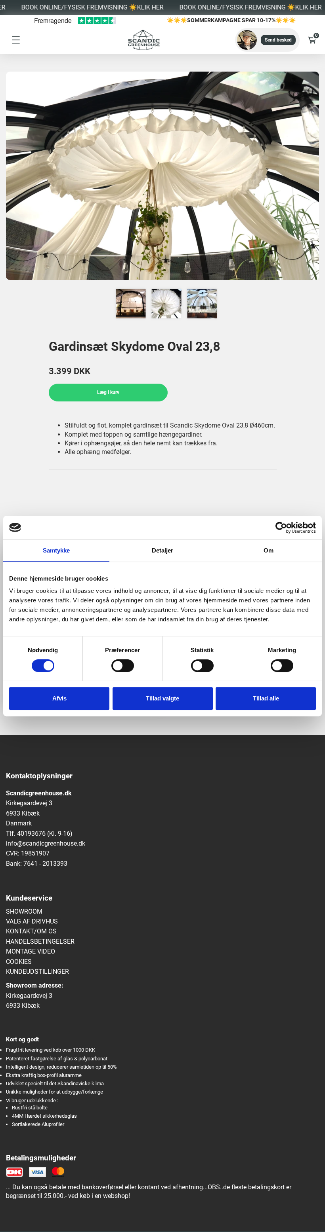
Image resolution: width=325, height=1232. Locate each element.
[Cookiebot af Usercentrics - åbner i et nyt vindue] (281, 528)
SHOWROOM (24, 911)
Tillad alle (266, 698)
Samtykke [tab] (56, 550)
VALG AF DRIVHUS (32, 921)
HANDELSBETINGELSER (40, 941)
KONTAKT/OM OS (31, 931)
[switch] (122, 665)
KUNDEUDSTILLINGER (37, 971)
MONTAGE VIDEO (30, 951)
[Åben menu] (16, 40)
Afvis (59, 698)
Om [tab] (268, 550)
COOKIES (19, 961)
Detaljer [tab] (163, 550)
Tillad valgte (162, 698)
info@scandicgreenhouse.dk (45, 843)
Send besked (278, 40)
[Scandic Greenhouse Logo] (135, 40)
